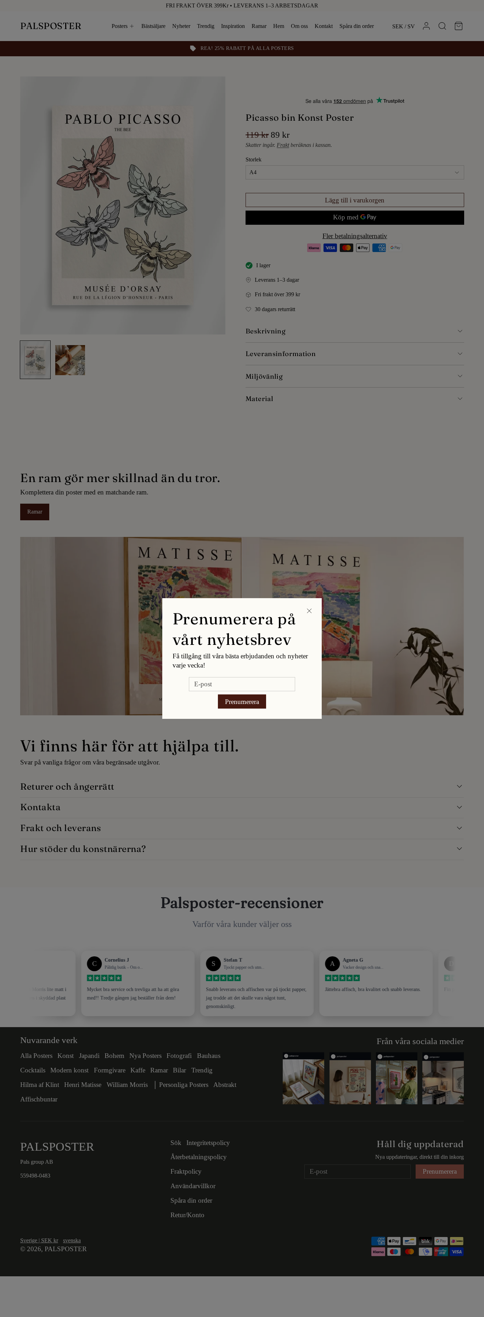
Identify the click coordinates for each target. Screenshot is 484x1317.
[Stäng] (309, 611)
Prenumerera (242, 701)
